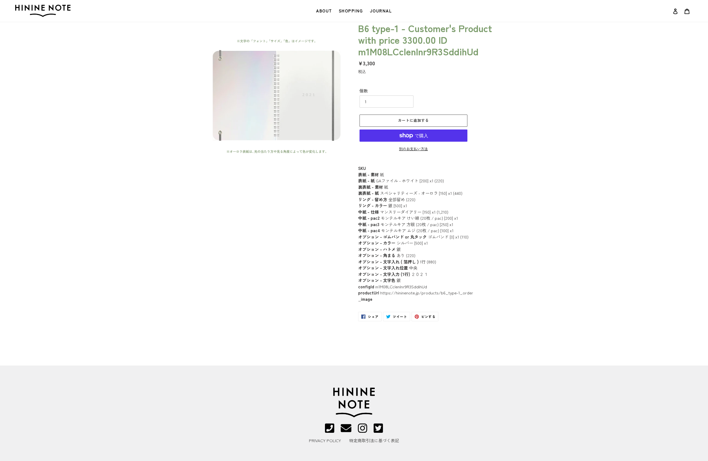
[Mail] (346, 430)
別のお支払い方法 (413, 148)
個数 (364, 91)
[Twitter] (378, 430)
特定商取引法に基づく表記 (374, 440)
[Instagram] (362, 430)
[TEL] (329, 430)
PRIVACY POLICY (325, 440)
